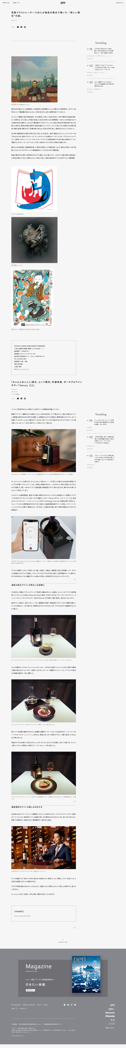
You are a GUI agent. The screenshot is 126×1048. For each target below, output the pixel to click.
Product (14, 389)
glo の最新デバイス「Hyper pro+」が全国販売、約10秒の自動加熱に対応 (104, 84)
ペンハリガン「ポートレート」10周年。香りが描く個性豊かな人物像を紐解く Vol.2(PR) (104, 422)
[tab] (6, 3)
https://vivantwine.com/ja (22, 915)
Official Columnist (29, 1005)
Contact (45, 1005)
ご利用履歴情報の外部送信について (52, 1024)
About (39, 1005)
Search (22, 1008)
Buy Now (30, 990)
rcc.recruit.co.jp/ (23, 369)
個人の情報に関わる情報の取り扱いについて (30, 1024)
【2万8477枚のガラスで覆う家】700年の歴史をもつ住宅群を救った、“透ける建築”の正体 (103, 51)
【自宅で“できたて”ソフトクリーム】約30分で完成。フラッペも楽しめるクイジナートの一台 (104, 67)
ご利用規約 (14, 1024)
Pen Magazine (16, 1005)
